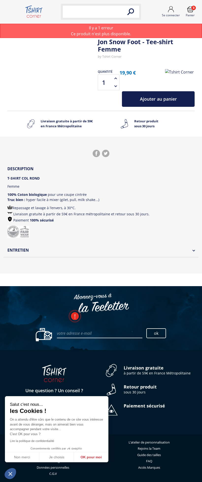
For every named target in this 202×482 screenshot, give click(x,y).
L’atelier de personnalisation (149, 442)
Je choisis (56, 457)
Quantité (105, 72)
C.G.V (53, 473)
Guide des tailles (149, 455)
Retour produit (146, 123)
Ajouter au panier (158, 99)
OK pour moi (91, 457)
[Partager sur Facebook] (96, 153)
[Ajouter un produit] (115, 78)
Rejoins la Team (149, 448)
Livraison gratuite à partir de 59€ (67, 123)
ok (156, 333)
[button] (10, 474)
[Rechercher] (130, 12)
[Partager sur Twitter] (105, 153)
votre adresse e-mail (74, 333)
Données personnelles (53, 467)
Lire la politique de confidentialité (32, 441)
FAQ (149, 461)
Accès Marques (149, 467)
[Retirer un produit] (115, 86)
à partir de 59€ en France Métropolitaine (157, 370)
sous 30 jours (140, 389)
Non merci (22, 457)
